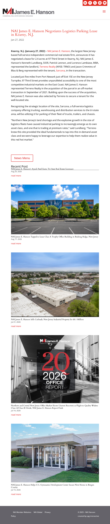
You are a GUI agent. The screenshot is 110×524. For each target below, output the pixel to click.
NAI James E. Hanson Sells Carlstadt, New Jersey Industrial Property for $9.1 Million (47, 319)
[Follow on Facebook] (90, 3)
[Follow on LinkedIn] (85, 3)
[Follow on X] (95, 3)
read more (16, 176)
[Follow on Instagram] (100, 3)
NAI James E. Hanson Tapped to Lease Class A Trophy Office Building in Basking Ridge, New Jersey (54, 236)
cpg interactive (93, 516)
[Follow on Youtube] (105, 3)
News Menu (22, 158)
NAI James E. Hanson (58, 51)
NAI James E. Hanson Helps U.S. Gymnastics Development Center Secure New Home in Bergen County (52, 486)
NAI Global (38, 512)
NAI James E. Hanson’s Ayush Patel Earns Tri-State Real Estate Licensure (42, 169)
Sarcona (60, 70)
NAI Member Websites (22, 512)
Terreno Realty (47, 66)
